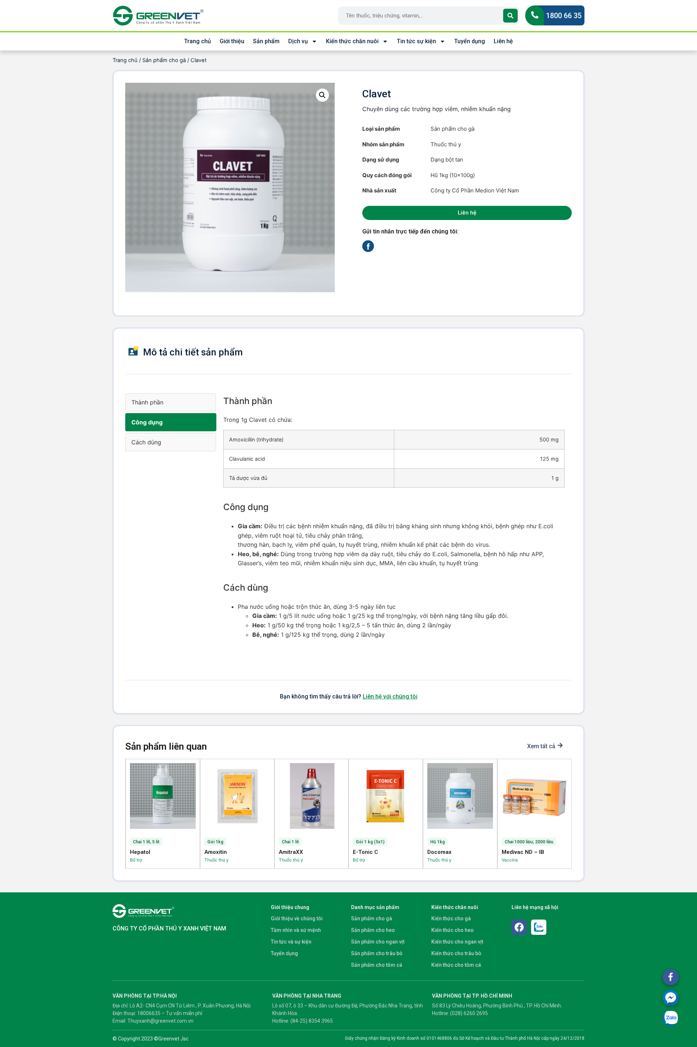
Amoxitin (215, 852)
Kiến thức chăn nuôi (352, 41)
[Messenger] (671, 998)
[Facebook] (519, 927)
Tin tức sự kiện (416, 41)
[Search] (510, 16)
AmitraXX (291, 852)
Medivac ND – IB (523, 852)
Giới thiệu (232, 41)
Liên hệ (503, 41)
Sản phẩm (266, 41)
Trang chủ (197, 41)
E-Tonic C (365, 852)
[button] (322, 95)
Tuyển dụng (469, 41)
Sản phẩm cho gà (164, 60)
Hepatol (140, 852)
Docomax (439, 852)
